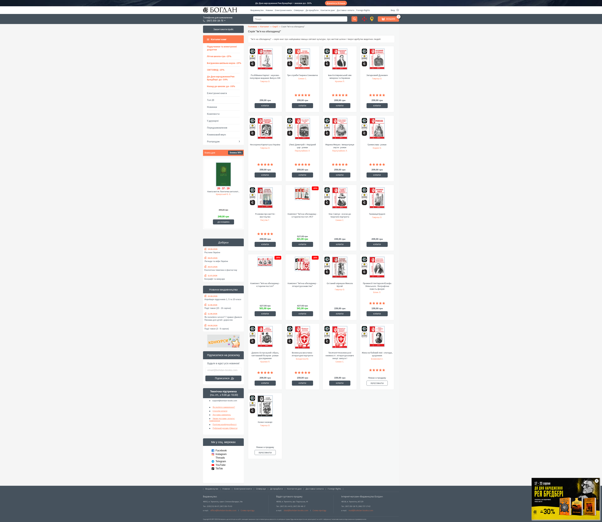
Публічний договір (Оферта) (225, 428)
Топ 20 (210, 100)
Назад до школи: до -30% (221, 86)
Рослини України (212, 252)
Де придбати (312, 10)
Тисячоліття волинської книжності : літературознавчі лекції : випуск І (340, 355)
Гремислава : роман (377, 144)
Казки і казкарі (265, 422)
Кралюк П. (340, 81)
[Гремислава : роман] (377, 130)
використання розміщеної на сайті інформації (314, 519)
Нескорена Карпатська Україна (265, 144)
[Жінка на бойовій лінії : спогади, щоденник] (377, 338)
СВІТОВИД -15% (215, 69)
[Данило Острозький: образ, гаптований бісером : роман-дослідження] (265, 338)
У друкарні (213, 120)
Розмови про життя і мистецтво (265, 215)
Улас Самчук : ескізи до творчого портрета (340, 215)
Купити (265, 105)
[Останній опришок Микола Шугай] (339, 269)
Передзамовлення (217, 127)
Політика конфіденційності (225, 424)
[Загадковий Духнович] (377, 61)
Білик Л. (377, 292)
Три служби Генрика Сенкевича (302, 75)
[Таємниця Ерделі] (377, 199)
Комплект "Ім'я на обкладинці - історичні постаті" (265, 285)
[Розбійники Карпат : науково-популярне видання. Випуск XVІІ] (265, 61)
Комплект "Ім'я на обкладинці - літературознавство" (302, 285)
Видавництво (257, 10)
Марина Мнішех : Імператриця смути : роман (339, 146)
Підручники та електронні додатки (222, 48)
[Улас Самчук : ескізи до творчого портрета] (339, 199)
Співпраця (299, 10)
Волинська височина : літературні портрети (302, 354)
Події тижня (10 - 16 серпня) (217, 308)
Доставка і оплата (345, 10)
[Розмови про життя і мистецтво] (265, 199)
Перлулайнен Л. (302, 150)
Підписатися (222, 378)
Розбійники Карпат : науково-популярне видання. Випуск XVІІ (265, 76)
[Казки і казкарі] (265, 407)
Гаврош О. (265, 81)
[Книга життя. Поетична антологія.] (223, 174)
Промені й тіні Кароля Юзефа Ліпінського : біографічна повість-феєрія (377, 286)
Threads (220, 457)
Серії (275, 26)
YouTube (221, 465)
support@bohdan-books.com (224, 401)
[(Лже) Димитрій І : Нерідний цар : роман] (302, 130)
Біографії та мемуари (214, 279)
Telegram (221, 461)
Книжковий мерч (216, 134)
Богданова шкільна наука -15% (224, 63)
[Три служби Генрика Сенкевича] (302, 61)
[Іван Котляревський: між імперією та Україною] (339, 61)
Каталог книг (219, 39)
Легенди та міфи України (216, 261)
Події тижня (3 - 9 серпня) (216, 329)
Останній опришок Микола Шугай (340, 285)
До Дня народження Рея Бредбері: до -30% (220, 78)
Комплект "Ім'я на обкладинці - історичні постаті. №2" (302, 215)
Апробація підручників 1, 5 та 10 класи (222, 299)
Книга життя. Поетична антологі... (223, 191)
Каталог (264, 26)
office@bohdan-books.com (223, 510)
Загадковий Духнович (377, 75)
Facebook (221, 450)
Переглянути (377, 383)
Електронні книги (283, 10)
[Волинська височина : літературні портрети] (302, 338)
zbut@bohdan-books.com (296, 510)
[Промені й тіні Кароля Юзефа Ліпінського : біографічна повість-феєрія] (377, 269)
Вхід (393, 10)
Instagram (221, 454)
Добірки (223, 242)
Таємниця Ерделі (377, 214)
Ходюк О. (377, 147)
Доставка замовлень (222, 415)
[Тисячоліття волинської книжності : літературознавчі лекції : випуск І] (339, 338)
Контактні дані (328, 10)
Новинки (212, 106)
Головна (252, 26)
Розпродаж (213, 141)
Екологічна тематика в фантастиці (220, 270)
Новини (269, 10)
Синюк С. (302, 78)
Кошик (390, 18)
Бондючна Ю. (302, 358)
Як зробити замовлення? (224, 407)
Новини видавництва (223, 289)
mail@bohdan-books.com (361, 510)
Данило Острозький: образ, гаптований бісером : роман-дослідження (265, 355)
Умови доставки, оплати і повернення (222, 419)
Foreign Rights (363, 10)
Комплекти (213, 113)
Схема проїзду (247, 510)
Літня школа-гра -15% (219, 56)
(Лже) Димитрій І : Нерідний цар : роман (302, 146)
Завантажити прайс (223, 29)
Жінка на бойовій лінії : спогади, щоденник (377, 354)
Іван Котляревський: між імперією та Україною (339, 76)
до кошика (223, 222)
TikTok (219, 468)
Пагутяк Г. (265, 220)
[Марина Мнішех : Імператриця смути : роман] (339, 130)
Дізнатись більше (336, 3)
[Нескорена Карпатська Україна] (265, 130)
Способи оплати (220, 411)
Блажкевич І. (377, 358)
